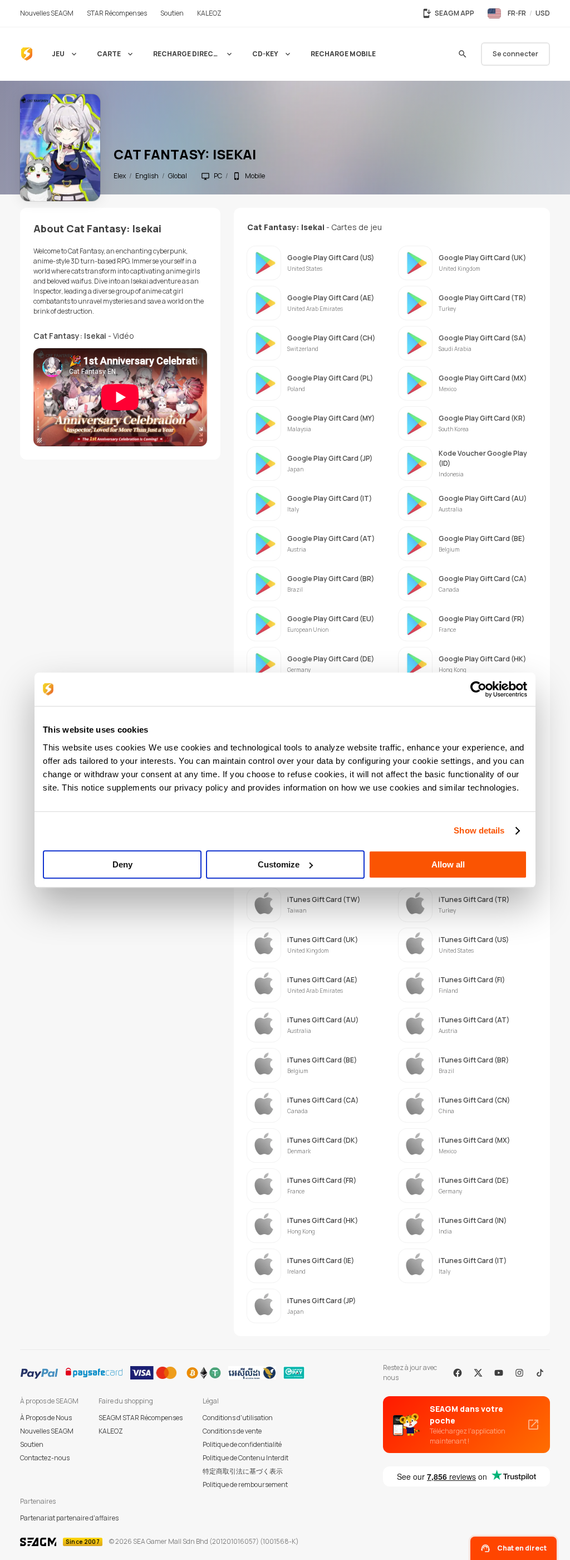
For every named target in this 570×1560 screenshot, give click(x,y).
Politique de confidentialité (242, 1444)
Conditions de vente (232, 1431)
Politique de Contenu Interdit (245, 1457)
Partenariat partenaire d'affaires (69, 1518)
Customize (278, 864)
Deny (122, 864)
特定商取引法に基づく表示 (243, 1471)
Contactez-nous (45, 1457)
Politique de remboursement (245, 1484)
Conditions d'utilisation (238, 1417)
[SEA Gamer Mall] (26, 54)
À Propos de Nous (46, 1417)
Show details (479, 830)
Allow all (448, 864)
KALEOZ (111, 1431)
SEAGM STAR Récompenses (141, 1417)
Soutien (31, 1444)
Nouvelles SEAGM (46, 1431)
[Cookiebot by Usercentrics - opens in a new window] (478, 689)
